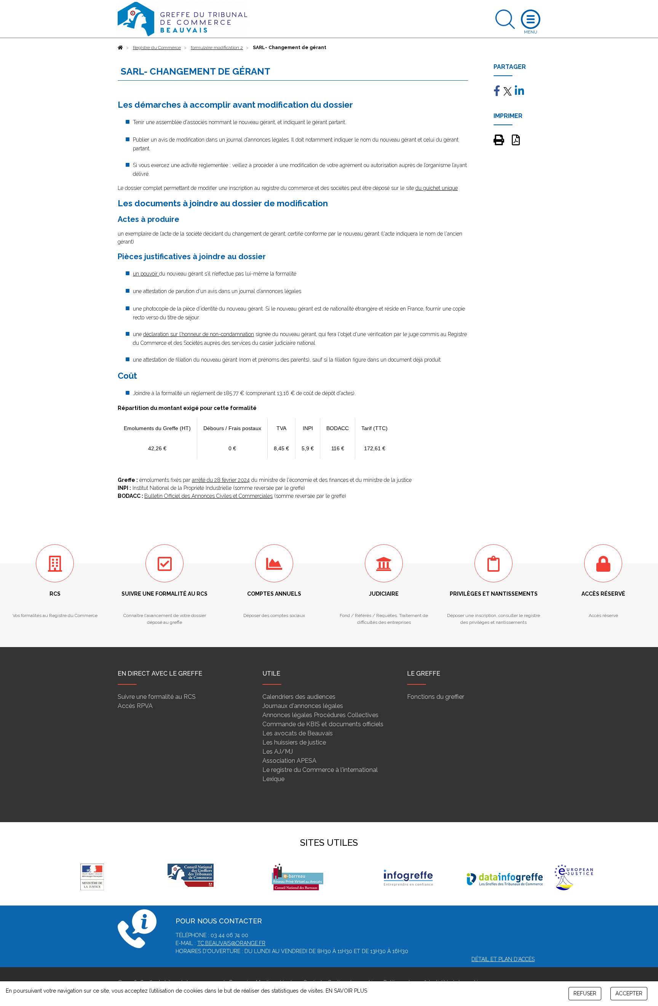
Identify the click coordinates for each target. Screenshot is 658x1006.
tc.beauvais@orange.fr (231, 943)
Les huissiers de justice (294, 742)
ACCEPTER (628, 993)
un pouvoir (146, 274)
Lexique (273, 779)
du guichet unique (436, 188)
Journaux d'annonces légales (302, 705)
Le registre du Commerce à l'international (320, 769)
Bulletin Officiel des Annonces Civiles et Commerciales (208, 496)
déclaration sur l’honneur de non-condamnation (198, 334)
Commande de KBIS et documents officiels (322, 724)
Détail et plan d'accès (503, 959)
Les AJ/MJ (277, 751)
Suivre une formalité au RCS (157, 696)
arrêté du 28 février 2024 (221, 480)
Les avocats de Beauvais (297, 733)
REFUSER (584, 993)
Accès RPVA (135, 705)
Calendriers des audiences (298, 696)
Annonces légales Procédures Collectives (320, 715)
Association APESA (289, 760)
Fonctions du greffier (435, 696)
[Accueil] (120, 47)
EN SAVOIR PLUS (346, 991)
